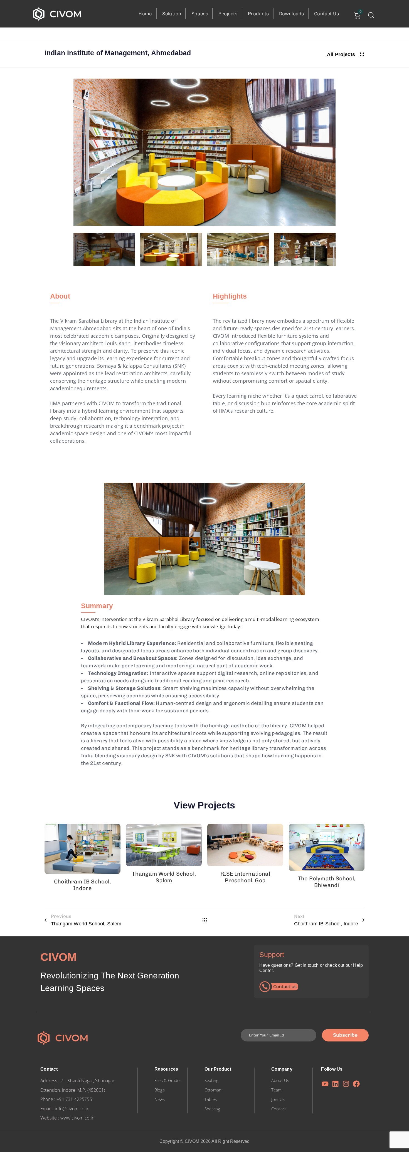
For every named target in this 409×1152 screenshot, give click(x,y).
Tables (210, 1099)
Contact (278, 1108)
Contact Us (326, 13)
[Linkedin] (335, 1083)
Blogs (159, 1090)
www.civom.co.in (77, 1118)
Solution (171, 13)
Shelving (212, 1108)
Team (276, 1090)
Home (145, 13)
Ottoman (212, 1090)
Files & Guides (167, 1080)
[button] (371, 15)
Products (258, 13)
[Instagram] (346, 1083)
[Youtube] (325, 1083)
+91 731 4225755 (74, 1099)
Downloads (291, 13)
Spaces (199, 13)
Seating (211, 1080)
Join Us (278, 1099)
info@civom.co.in (72, 1109)
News (159, 1099)
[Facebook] (356, 1083)
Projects (227, 13)
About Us (280, 1080)
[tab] (60, 296)
